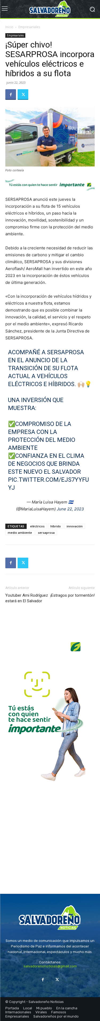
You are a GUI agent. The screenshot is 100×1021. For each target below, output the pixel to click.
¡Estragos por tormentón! (72, 595)
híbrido (55, 526)
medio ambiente (20, 533)
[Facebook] (10, 94)
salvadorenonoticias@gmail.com (50, 966)
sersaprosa (46, 533)
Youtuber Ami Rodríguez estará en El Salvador (26, 598)
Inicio (9, 27)
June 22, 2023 (70, 508)
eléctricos (37, 526)
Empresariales (29, 27)
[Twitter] (23, 94)
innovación (75, 526)
